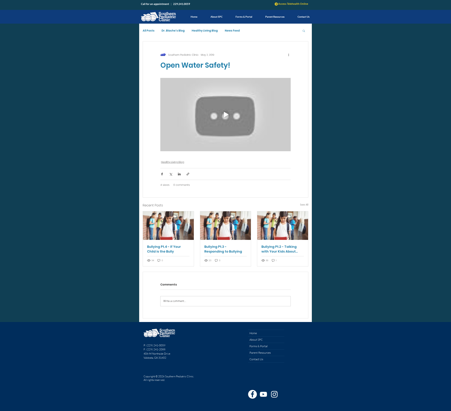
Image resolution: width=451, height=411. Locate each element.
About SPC (256, 339)
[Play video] (225, 114)
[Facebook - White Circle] (252, 394)
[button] (275, 15)
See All (304, 204)
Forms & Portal (258, 346)
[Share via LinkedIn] (179, 174)
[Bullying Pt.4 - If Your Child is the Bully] (168, 225)
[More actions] (288, 55)
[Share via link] (188, 174)
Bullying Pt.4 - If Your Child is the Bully (164, 249)
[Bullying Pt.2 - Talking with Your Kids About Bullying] (282, 225)
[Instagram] (274, 394)
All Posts (149, 30)
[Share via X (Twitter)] (170, 174)
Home (253, 333)
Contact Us (256, 359)
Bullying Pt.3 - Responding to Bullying (223, 249)
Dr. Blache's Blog (173, 30)
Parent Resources (260, 352)
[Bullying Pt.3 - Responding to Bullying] (225, 225)
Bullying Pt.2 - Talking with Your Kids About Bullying (279, 249)
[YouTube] (263, 394)
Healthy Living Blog (205, 30)
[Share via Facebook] (162, 174)
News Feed (232, 30)
